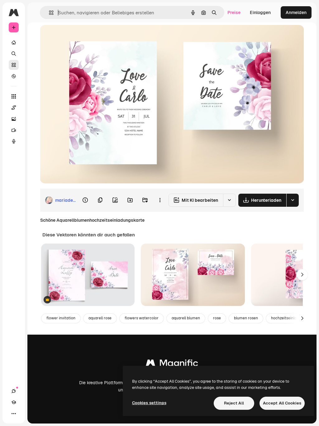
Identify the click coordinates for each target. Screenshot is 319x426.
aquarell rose (100, 318)
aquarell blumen (186, 318)
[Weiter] (302, 275)
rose (217, 318)
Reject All (234, 403)
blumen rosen (246, 318)
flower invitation (60, 318)
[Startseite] (14, 42)
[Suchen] (14, 54)
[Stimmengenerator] (14, 141)
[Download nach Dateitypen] (292, 200)
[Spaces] (14, 108)
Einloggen (260, 12)
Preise (233, 12)
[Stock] (14, 65)
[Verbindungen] (14, 391)
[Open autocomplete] (48, 12)
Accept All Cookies (282, 403)
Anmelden (296, 12)
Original (79, 37)
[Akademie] (14, 402)
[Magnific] (172, 364)
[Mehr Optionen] (160, 200)
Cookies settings (149, 402)
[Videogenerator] (14, 130)
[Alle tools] (14, 96)
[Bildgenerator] (14, 119)
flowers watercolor (142, 318)
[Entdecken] (14, 76)
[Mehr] (14, 414)
